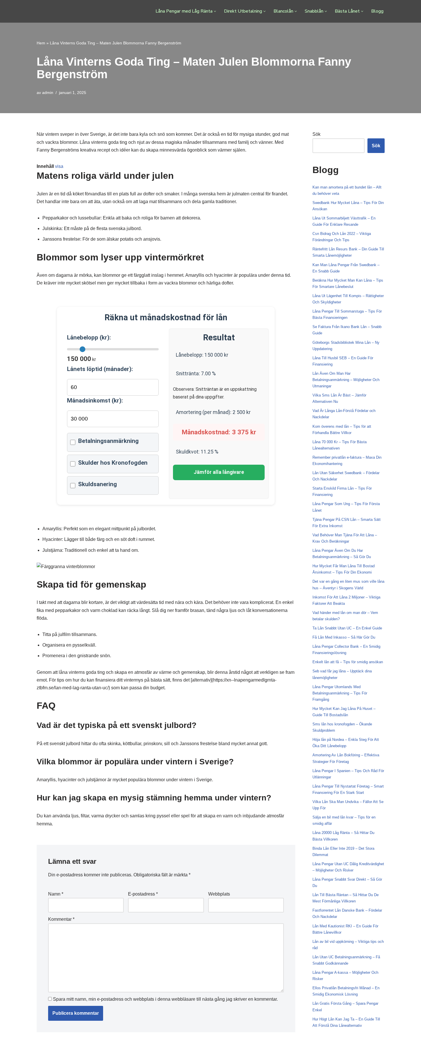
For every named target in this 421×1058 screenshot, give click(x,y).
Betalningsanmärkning (108, 440)
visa (59, 166)
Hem (41, 43)
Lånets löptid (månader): (100, 369)
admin (47, 92)
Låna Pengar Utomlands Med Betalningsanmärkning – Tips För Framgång (339, 693)
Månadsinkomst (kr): (95, 400)
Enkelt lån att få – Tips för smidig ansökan (347, 662)
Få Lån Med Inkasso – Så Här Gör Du (343, 637)
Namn (55, 894)
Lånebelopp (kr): (89, 337)
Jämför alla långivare (219, 472)
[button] (215, 11)
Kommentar (61, 919)
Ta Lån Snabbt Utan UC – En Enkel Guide (347, 628)
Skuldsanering (97, 484)
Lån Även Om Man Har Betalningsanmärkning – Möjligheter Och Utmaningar (345, 379)
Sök (316, 134)
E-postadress (143, 894)
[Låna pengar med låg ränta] (61, 11)
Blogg (377, 11)
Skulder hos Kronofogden (112, 462)
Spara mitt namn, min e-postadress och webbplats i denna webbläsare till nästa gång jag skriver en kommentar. (165, 999)
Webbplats (219, 894)
